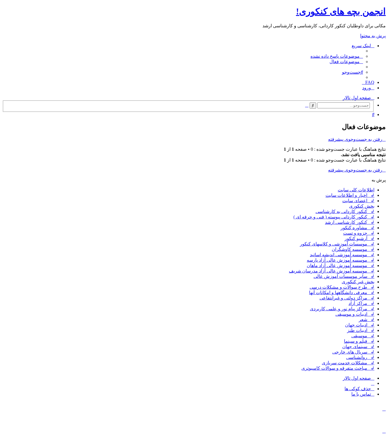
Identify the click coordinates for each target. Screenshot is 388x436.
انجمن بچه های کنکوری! (341, 11)
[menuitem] (336, 56)
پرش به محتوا (373, 35)
